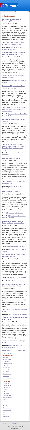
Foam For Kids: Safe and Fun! (11, 158)
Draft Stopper (9, 75)
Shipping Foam (6, 416)
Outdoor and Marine (7, 408)
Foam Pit (20, 213)
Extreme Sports (13, 213)
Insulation (23, 277)
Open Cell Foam (7, 371)
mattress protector (7, 111)
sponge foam (6, 150)
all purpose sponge (11, 144)
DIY (7, 213)
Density (8, 246)
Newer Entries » (23, 350)
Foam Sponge (20, 146)
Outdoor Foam (6, 361)
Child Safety (6, 365)
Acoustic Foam (6, 367)
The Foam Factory (6, 423)
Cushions (5, 389)
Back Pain (17, 340)
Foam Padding (17, 181)
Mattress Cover (18, 109)
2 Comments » (12, 49)
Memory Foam (19, 114)
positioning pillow (11, 44)
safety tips (9, 183)
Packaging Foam (7, 369)
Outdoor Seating (7, 410)
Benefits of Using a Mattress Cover (13, 86)
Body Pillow (17, 42)
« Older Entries (6, 350)
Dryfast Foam (11, 146)
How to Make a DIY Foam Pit (11, 191)
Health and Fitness (13, 47)
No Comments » (13, 116)
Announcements (13, 153)
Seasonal (20, 80)
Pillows (20, 309)
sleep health (20, 44)
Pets (4, 412)
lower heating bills (19, 75)
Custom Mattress (11, 107)
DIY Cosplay (6, 393)
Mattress (13, 246)
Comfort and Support (12, 309)
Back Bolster (9, 340)
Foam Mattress (9, 109)
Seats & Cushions (7, 359)
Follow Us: (6, 353)
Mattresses (11, 114)
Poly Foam (9, 148)
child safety (9, 181)
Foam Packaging (7, 395)
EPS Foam (17, 277)
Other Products (12, 80)
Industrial (5, 399)
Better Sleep (9, 42)
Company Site (14, 423)
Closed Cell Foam (7, 374)
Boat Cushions (6, 387)
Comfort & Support (7, 363)
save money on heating (9, 77)
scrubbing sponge (18, 148)
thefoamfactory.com (7, 378)
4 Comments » (12, 217)
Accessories (6, 376)
